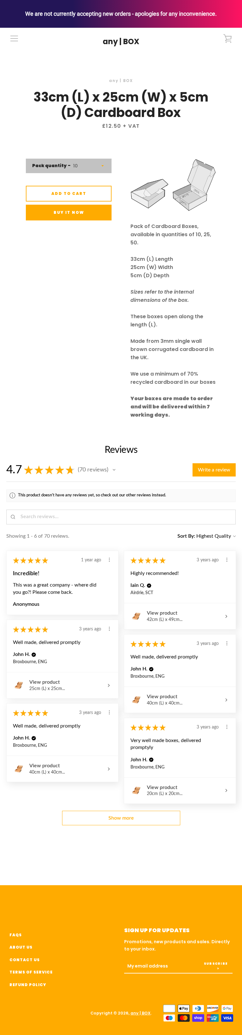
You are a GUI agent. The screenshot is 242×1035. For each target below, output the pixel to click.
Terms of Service (31, 972)
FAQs (15, 935)
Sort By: (186, 536)
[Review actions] (109, 559)
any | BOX (121, 41)
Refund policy (27, 984)
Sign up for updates (157, 930)
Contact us (24, 959)
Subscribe (216, 963)
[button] (114, 470)
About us (20, 947)
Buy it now (69, 212)
